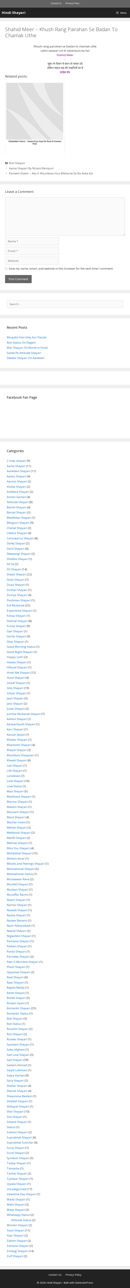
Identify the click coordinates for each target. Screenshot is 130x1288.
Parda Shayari (16, 951)
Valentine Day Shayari (21, 1194)
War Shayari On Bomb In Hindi (27, 348)
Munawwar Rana (18, 879)
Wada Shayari (16, 1199)
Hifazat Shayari (17, 667)
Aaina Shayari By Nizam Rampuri (31, 168)
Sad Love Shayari (18, 1055)
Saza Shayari (15, 1080)
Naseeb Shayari (17, 910)
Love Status (14, 786)
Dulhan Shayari (17, 590)
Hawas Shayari (17, 662)
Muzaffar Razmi (17, 894)
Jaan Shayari (15, 698)
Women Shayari (17, 1225)
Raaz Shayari (15, 982)
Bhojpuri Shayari (18, 523)
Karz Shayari (15, 729)
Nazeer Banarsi (17, 920)
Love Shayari (15, 781)
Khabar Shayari (17, 740)
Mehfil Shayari (16, 838)
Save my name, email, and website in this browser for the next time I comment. (61, 268)
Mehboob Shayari (19, 833)
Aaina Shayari (16, 466)
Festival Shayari (17, 621)
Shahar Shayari (17, 1086)
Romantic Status (18, 1013)
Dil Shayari (14, 569)
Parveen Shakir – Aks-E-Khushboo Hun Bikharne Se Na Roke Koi (51, 173)
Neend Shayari (16, 931)
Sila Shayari (15, 1117)
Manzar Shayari (17, 802)
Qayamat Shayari (18, 972)
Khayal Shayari (17, 750)
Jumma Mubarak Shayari (24, 714)
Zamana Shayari (18, 1246)
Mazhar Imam (16, 822)
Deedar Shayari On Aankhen (25, 358)
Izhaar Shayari (16, 693)
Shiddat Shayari (17, 1101)
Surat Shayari (16, 1153)
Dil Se (10, 564)
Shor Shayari (15, 1111)
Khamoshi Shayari (19, 745)
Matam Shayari (17, 807)
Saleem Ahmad (17, 1065)
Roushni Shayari (17, 1029)
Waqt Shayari (16, 1210)
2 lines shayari (16, 461)
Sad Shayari (15, 1060)
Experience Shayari (19, 611)
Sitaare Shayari (17, 1122)
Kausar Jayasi (16, 734)
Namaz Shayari (17, 905)
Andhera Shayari (18, 492)
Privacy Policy (72, 3)
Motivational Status (20, 874)
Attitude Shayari (18, 502)
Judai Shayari (16, 709)
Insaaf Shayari (16, 683)
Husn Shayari (16, 678)
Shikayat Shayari (18, 1106)
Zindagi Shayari (17, 1251)
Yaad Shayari (15, 1230)
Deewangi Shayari (19, 554)
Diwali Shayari (16, 574)
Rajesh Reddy (16, 987)
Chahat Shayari (17, 528)
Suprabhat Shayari (19, 1137)
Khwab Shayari (17, 760)
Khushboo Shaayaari (21, 755)
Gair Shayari (15, 631)
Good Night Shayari (20, 652)
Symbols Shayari (18, 1158)
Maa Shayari (15, 791)
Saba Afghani (16, 1049)
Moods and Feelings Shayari (26, 863)
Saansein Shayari (18, 1044)
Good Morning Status (21, 647)
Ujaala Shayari (17, 1184)
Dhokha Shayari (17, 559)
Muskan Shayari (17, 889)
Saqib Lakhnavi (17, 1070)
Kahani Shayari (17, 719)
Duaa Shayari (16, 585)
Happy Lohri (15, 657)
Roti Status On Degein (21, 342)
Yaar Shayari (15, 1235)
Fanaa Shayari (16, 616)
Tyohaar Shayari (18, 1179)
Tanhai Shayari (17, 1173)
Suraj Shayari (16, 1148)
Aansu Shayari (16, 476)
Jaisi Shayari (15, 703)
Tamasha (13, 1168)
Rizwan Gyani (16, 1003)
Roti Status (14, 1024)
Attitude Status (21, 1220)
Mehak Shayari (17, 827)
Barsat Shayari (16, 512)
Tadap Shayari (17, 1163)
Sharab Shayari (17, 1091)
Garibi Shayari (16, 636)
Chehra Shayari (17, 533)
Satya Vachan (16, 1075)
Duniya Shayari (17, 595)
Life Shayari (15, 771)
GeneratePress (84, 1282)
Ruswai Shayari (17, 1039)
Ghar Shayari (15, 641)
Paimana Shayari (18, 941)
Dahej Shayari (16, 543)
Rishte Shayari (16, 998)
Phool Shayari (16, 967)
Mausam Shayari (18, 812)
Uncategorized (16, 1189)
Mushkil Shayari (17, 884)
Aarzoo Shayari (17, 481)
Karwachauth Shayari (21, 724)
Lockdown (13, 776)
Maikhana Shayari (19, 796)
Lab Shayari (15, 765)
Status (11, 1127)
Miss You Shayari (18, 848)
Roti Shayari (15, 1018)
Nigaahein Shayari (19, 936)
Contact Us (56, 3)
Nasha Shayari (16, 915)
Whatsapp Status (18, 1215)
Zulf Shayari (15, 1256)
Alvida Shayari (16, 487)
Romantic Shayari (18, 1008)
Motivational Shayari (21, 869)
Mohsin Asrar (16, 858)
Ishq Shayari (15, 688)
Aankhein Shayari (18, 471)
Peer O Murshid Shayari (23, 962)
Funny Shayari (16, 626)
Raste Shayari (16, 993)
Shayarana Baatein (19, 1096)
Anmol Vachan (16, 497)
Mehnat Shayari (17, 843)
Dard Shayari (15, 549)
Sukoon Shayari (17, 1132)
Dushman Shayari (19, 600)
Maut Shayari (16, 817)
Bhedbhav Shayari (19, 518)
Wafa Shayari (16, 1204)
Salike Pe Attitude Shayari (24, 353)
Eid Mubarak (15, 605)
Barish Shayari (16, 507)
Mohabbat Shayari (19, 853)
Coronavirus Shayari (20, 538)
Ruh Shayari (17, 163)
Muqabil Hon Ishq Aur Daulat (27, 337)
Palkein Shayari (17, 946)
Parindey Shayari (18, 956)
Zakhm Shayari (17, 1241)
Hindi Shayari (14, 12)
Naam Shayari (16, 900)
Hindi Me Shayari (18, 672)
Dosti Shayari (16, 580)
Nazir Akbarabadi (19, 925)
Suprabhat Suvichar (20, 1142)
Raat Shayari (15, 977)
